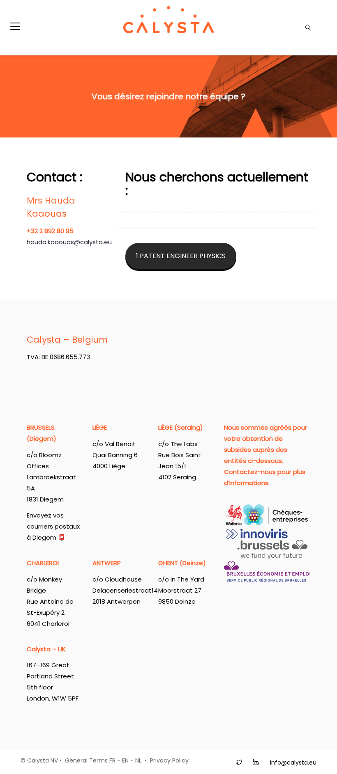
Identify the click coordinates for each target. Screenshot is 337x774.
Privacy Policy (169, 760)
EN (125, 760)
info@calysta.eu (293, 762)
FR (112, 760)
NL (138, 760)
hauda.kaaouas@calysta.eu (69, 242)
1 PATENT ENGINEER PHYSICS (181, 256)
